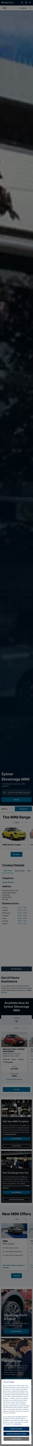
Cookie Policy (17, 1424)
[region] (16, 1412)
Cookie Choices (16, 1439)
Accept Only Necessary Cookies (16, 1434)
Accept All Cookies (16, 1429)
